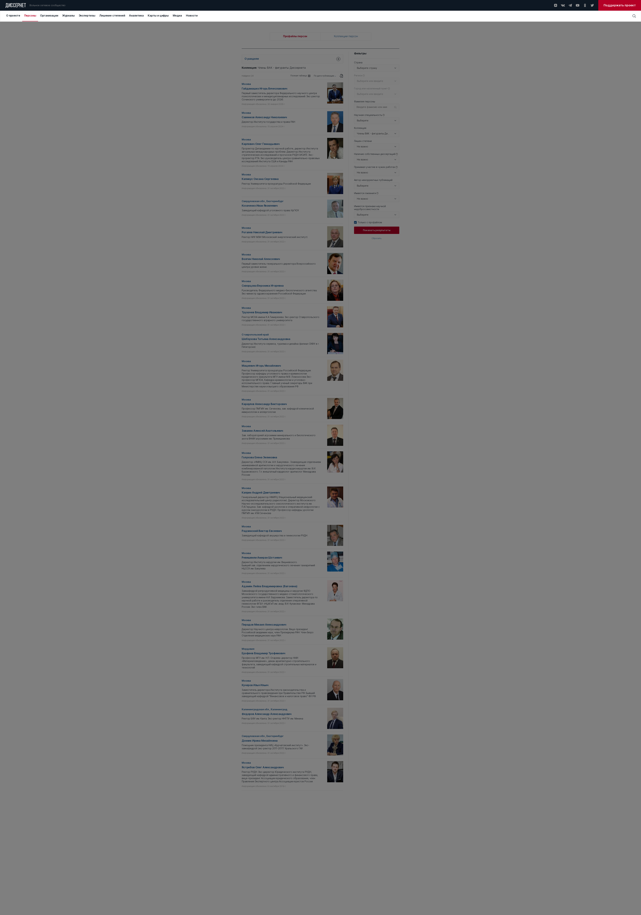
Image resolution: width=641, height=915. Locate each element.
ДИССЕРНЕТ (15, 6)
